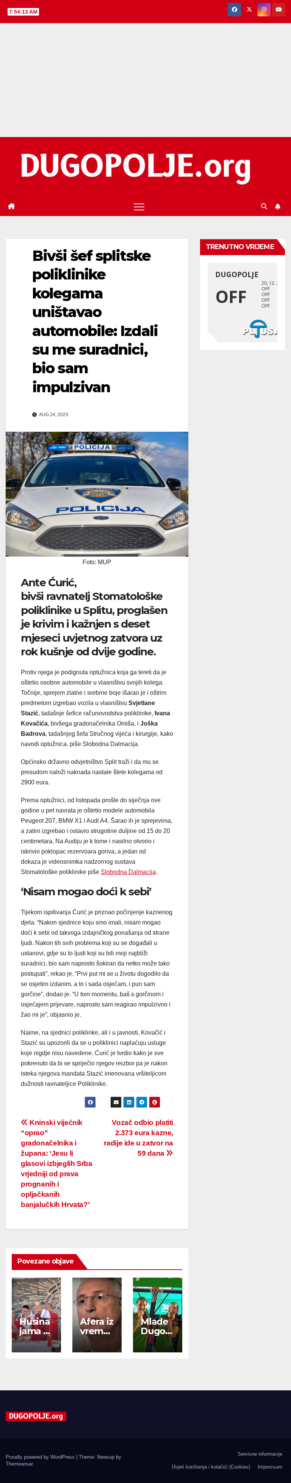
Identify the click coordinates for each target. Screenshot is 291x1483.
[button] (264, 206)
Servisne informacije (260, 1454)
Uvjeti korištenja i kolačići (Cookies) (211, 1467)
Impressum (270, 1467)
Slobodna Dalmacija (128, 872)
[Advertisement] (145, 80)
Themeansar (19, 1464)
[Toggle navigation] (139, 206)
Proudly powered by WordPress (41, 1457)
